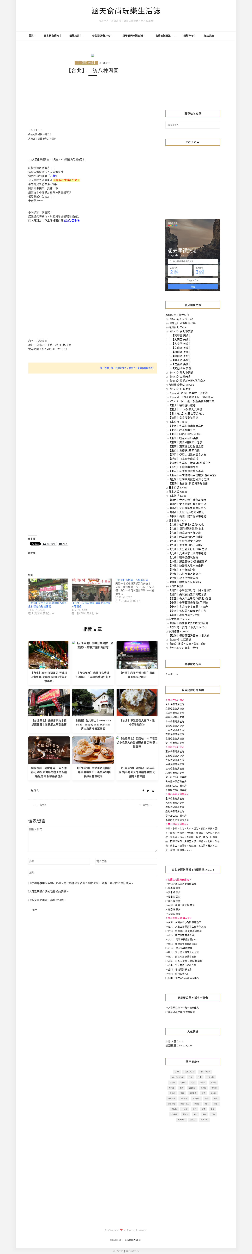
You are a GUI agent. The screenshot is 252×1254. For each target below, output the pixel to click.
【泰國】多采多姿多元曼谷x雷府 (188, 606)
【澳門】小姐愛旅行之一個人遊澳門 (190, 590)
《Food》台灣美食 (180, 376)
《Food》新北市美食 (181, 372)
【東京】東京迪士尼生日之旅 (186, 446)
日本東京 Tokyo (178, 421)
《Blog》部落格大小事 (182, 323)
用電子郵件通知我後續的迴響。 (50, 891)
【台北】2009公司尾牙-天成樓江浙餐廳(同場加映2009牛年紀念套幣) (49, 677)
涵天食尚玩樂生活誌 (126, 11)
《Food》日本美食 (180, 389)
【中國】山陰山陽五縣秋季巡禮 (187, 516)
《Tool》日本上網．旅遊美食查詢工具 (191, 401)
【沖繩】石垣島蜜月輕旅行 (185, 574)
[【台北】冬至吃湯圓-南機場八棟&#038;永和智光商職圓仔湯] (48, 590)
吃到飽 (203, 1088)
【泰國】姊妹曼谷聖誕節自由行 (187, 611)
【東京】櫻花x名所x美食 (184, 438)
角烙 (213, 1114)
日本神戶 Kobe (178, 495)
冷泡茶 (202, 1082)
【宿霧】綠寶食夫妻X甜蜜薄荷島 (188, 623)
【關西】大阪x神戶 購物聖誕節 (187, 500)
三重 (199, 1077)
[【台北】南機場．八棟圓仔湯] (137, 591)
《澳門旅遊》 (177, 586)
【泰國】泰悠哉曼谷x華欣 (184, 615)
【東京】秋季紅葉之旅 (182, 430)
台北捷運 (192, 1088)
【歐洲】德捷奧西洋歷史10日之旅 (189, 635)
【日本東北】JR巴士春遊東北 (186, 413)
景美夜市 (196, 1098)
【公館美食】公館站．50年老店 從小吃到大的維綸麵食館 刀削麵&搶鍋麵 (137, 772)
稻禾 (194, 1109)
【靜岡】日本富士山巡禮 (183, 458)
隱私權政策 (132, 1251)
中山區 (172, 1082)
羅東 (203, 1109)
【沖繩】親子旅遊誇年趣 (183, 578)
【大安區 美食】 (181, 343)
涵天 (207, 1104)
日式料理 (184, 1098)
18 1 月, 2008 (105, 63)
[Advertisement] (92, 102)
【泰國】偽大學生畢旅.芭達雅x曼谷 (190, 598)
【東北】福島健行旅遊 (182, 405)
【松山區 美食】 (181, 352)
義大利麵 (174, 1114)
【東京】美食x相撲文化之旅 (185, 442)
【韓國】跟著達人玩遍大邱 (185, 582)
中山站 (183, 1082)
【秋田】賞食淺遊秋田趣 (183, 417)
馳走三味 (204, 1120)
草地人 (185, 1114)
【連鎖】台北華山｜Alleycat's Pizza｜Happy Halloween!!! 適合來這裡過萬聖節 (93, 724)
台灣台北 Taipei (178, 327)
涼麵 (216, 1104)
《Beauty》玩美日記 (181, 319)
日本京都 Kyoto (178, 487)
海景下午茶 (185, 1104)
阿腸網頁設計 (133, 1240)
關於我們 (118, 1251)
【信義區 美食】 (181, 364)
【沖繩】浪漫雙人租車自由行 (186, 565)
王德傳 (184, 1109)
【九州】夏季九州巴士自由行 (186, 545)
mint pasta (205, 1072)
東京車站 (171, 1104)
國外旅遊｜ (76, 35)
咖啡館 (214, 1088)
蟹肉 (195, 1114)
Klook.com (172, 674)
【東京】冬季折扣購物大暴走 (186, 426)
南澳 (181, 1088)
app (177, 1072)
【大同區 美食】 (181, 339)
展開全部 (170, 315)
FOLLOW (192, 142)
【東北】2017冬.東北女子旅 (185, 409)
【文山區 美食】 (181, 347)
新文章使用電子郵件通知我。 (49, 900)
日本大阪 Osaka (178, 491)
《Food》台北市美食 (181, 331)
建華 (203, 1093)
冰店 (193, 1082)
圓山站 (172, 1093)
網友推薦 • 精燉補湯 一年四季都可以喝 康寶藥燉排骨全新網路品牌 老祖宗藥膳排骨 (49, 772)
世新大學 (210, 1077)
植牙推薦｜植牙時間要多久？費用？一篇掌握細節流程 (126, 368)
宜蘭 (182, 1093)
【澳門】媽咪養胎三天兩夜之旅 (187, 594)
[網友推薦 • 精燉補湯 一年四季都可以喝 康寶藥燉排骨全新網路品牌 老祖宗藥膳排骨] (49, 750)
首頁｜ (32, 35)
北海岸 (213, 1082)
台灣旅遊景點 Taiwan (181, 384)
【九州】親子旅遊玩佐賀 (183, 557)
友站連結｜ (210, 35)
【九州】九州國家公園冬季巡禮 (187, 553)
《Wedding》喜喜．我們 (183, 648)
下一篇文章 (144, 805)
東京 (216, 1098)
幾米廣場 (193, 1093)
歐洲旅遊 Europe (179, 631)
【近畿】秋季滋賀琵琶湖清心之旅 (189, 479)
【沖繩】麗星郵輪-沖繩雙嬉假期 (188, 561)
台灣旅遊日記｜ (165, 35)
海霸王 (197, 1104)
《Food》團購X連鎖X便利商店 (187, 380)
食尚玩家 (181, 1120)
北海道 (171, 1088)
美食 (212, 1109)
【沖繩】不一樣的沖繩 (182, 569)
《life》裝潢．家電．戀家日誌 (187, 643)
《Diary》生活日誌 (180, 639)
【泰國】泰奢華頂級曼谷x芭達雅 (188, 602)
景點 (207, 1098)
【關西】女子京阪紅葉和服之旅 (187, 504)
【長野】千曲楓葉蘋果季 (183, 467)
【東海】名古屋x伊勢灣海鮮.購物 (189, 483)
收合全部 (183, 315)
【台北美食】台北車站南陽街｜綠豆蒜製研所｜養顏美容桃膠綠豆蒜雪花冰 (93, 772)
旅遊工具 (171, 1098)
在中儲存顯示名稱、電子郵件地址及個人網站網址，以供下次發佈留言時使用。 (82, 883)
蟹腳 (204, 1114)
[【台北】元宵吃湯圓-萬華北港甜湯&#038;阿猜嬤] (92, 590)
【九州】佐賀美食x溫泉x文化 (186, 524)
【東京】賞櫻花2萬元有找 (184, 450)
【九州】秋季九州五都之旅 (185, 532)
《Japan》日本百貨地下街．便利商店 (191, 397)
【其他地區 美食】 (183, 368)
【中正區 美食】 (86, 62)
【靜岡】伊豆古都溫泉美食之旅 (187, 454)
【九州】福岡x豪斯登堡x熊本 (186, 528)
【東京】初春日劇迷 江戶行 (185, 434)
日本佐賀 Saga (177, 520)
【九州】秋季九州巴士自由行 (186, 537)
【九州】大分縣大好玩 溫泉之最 (188, 549)
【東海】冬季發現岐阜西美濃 (186, 471)
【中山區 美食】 (181, 356)
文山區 (213, 1093)
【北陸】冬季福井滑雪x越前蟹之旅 (190, 463)
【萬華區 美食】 (181, 335)
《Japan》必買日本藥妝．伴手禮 (188, 393)
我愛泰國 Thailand (180, 619)
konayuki (189, 1072)
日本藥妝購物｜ (53, 35)
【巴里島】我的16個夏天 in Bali (188, 627)
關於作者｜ (189, 35)
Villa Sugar (177, 1077)
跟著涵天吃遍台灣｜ (134, 35)
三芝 (191, 1077)
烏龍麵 (174, 1109)
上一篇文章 (41, 805)
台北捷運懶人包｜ (102, 35)
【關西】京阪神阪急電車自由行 (187, 508)
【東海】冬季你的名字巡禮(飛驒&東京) (192, 475)
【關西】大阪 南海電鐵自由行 (187, 512)
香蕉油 (192, 1120)
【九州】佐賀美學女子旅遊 (185, 541)
